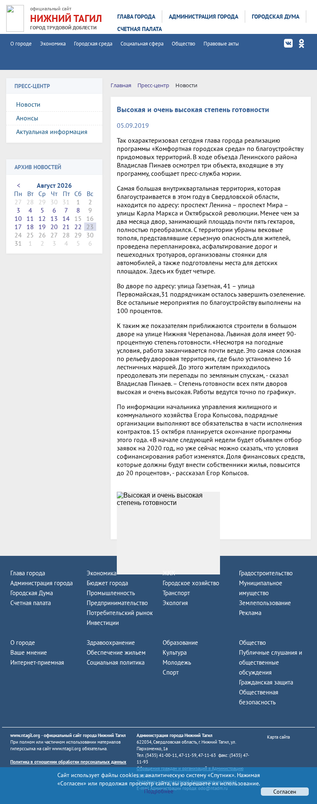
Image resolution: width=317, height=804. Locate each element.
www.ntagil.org (25, 735)
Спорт (171, 672)
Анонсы (27, 118)
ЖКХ (169, 573)
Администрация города (203, 16)
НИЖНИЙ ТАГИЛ (66, 18)
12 (42, 218)
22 (78, 227)
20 (54, 227)
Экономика (53, 43)
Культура (175, 652)
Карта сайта (278, 737)
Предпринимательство (117, 603)
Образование (180, 642)
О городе (21, 43)
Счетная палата (139, 29)
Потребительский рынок (120, 613)
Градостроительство (266, 573)
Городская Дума (275, 16)
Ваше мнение (28, 652)
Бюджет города (107, 583)
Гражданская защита (266, 682)
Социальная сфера (142, 43)
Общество (183, 43)
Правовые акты (221, 43)
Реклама (250, 613)
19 (42, 227)
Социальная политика (115, 662)
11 (30, 218)
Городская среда (93, 43)
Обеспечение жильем (116, 652)
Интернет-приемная (37, 662)
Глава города (136, 16)
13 (54, 218)
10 (18, 218)
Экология (175, 603)
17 (18, 227)
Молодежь (177, 662)
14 (66, 218)
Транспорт (176, 593)
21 (66, 227)
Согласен (284, 791)
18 (30, 227)
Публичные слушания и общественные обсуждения (270, 662)
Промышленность (111, 593)
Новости (28, 104)
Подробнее (158, 791)
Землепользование (265, 603)
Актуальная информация (52, 131)
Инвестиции (103, 623)
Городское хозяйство (191, 583)
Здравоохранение (111, 642)
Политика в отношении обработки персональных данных (68, 762)
